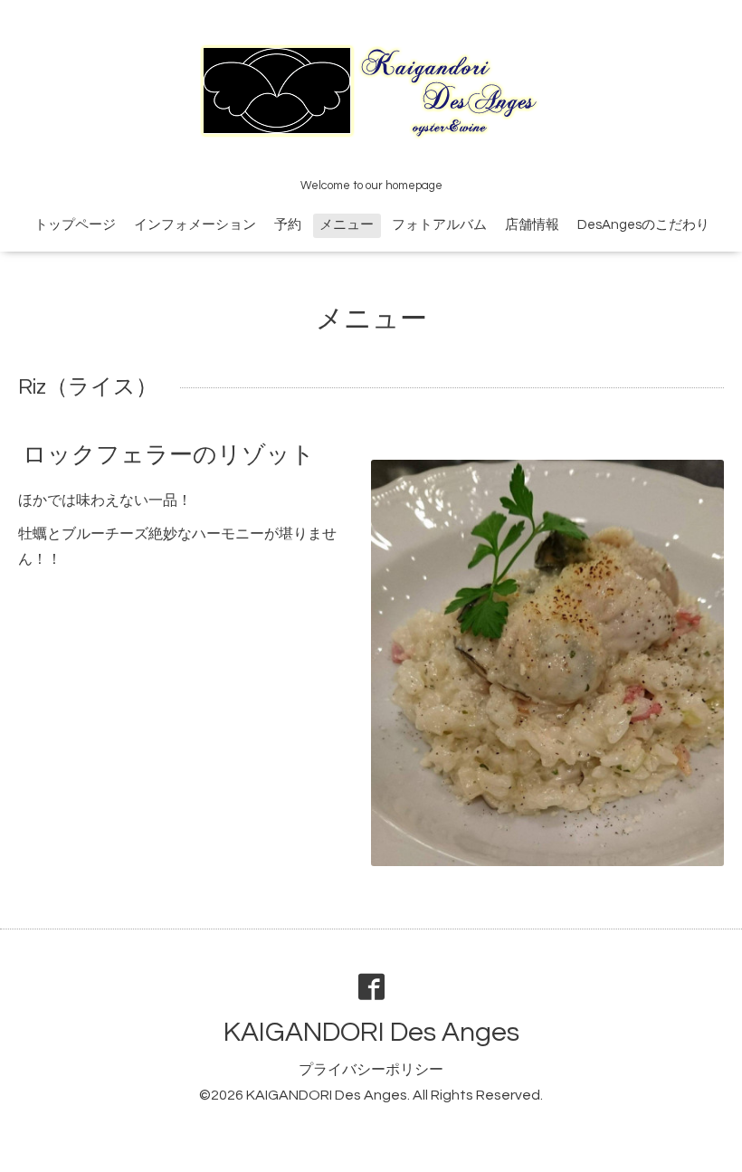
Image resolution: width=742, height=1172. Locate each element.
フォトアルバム (439, 225)
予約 (287, 225)
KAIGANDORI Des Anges (371, 1032)
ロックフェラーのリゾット (169, 455)
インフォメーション (195, 225)
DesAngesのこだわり (643, 225)
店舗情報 (532, 225)
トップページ (75, 225)
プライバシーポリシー (371, 1069)
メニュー (346, 225)
